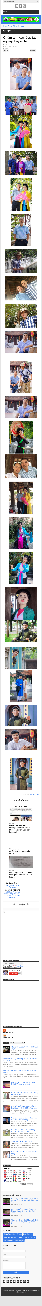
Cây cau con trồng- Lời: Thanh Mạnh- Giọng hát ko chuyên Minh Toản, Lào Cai (24, 1200)
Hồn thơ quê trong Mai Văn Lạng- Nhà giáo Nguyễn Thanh (23, 1130)
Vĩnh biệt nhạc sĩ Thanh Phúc (22, 1141)
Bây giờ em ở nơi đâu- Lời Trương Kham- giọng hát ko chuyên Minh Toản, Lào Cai (23, 1211)
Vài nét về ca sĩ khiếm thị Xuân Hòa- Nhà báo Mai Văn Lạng (24, 1119)
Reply (6, 44)
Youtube (16, 6)
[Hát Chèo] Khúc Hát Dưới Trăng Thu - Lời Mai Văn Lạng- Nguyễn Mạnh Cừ (12, 894)
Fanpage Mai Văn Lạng (20, 6)
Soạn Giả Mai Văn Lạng (18, 1290)
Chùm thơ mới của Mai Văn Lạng (12, 886)
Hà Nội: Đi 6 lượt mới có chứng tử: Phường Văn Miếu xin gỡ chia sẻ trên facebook (19, 828)
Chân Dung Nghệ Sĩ (11, 1234)
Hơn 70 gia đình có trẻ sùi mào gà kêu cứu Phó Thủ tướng (20, 874)
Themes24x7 (22, 1292)
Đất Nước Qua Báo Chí (12, 1241)
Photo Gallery (8, 46)
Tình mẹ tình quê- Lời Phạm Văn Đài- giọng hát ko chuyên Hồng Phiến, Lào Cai (25, 1222)
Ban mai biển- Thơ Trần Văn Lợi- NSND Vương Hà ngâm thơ (23, 1083)
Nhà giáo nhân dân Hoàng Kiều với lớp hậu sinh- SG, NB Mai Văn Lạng (24, 1107)
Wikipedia (24, 6)
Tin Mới (7, 31)
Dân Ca (26, 1234)
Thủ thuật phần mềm (31, 1290)
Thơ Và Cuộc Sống (25, 1237)
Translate (19, 966)
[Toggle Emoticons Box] (4, 912)
